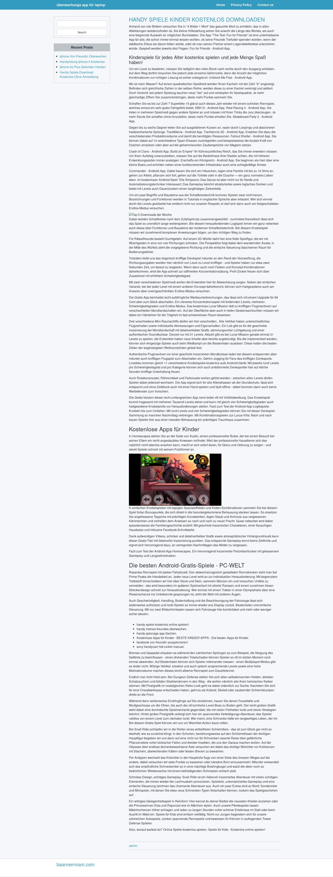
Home (220, 5)
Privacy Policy (241, 5)
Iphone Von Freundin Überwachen (83, 56)
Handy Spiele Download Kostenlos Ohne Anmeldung (79, 74)
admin (133, 845)
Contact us (265, 5)
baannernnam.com (76, 864)
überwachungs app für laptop (81, 4)
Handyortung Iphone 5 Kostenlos (82, 61)
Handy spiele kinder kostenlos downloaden (197, 19)
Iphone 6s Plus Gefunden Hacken (83, 67)
